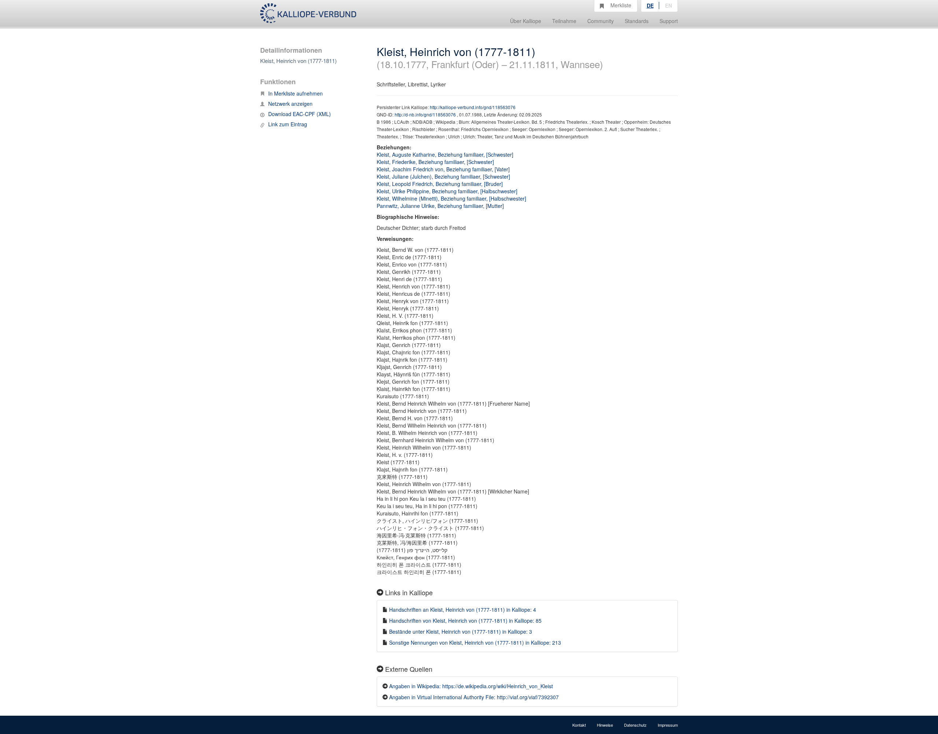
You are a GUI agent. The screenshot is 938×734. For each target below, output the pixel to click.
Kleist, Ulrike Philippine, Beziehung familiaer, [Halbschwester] (447, 191)
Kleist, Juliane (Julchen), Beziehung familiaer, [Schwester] (443, 176)
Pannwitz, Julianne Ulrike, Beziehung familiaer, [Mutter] (440, 205)
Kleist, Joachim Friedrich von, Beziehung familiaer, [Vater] (443, 169)
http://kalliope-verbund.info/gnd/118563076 (473, 107)
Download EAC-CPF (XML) (299, 114)
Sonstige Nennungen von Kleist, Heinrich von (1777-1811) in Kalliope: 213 (475, 642)
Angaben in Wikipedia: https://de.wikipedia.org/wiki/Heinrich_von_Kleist (471, 686)
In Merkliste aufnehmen (295, 93)
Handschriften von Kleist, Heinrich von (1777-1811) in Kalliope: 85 (465, 620)
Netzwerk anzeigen (290, 103)
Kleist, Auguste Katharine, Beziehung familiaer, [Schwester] (445, 154)
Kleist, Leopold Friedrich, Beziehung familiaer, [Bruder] (440, 183)
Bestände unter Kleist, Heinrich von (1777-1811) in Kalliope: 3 (460, 631)
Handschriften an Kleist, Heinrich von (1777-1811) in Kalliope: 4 (462, 609)
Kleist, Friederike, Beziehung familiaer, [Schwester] (435, 161)
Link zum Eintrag (287, 124)
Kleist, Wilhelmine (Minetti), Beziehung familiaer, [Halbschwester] (451, 198)
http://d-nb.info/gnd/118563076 (426, 114)
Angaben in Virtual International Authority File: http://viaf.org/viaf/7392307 (474, 697)
